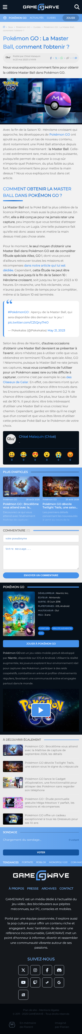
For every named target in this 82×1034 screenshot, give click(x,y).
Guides (37, 27)
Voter (41, 852)
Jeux (10, 27)
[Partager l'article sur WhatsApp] (62, 58)
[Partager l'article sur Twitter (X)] (56, 58)
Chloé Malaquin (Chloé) (37, 436)
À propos (16, 888)
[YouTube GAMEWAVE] (23, 982)
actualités (37, 17)
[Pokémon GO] (19, 614)
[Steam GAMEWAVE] (47, 982)
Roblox (41, 862)
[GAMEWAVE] (41, 7)
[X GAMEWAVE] (23, 970)
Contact (66, 888)
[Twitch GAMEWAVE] (35, 982)
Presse (33, 888)
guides (51, 17)
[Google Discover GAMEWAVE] (59, 982)
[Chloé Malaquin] (9, 58)
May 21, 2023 (56, 330)
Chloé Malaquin (32, 56)
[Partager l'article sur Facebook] (51, 58)
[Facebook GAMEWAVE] (47, 970)
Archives (49, 888)
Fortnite (27, 862)
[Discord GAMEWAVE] (59, 970)
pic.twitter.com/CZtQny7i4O (28, 322)
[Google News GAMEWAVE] (23, 995)
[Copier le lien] (67, 58)
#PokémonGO (18, 312)
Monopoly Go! (58, 862)
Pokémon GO (23, 27)
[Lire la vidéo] (41, 710)
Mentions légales (49, 1010)
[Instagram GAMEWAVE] (35, 970)
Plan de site (30, 1010)
